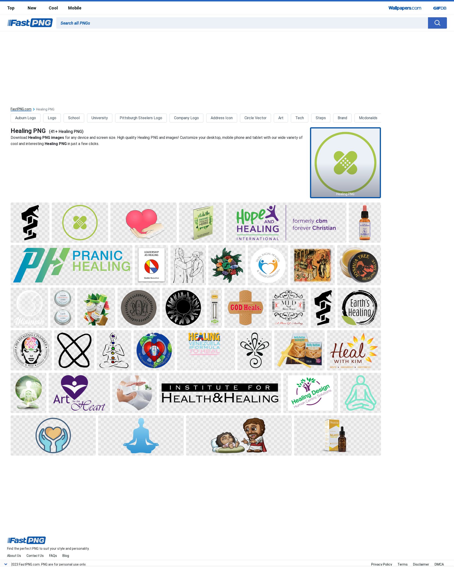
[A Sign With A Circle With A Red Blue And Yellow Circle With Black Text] (151, 265)
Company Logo (186, 118)
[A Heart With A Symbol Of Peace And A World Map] (154, 350)
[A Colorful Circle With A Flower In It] (31, 350)
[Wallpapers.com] (405, 8)
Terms (402, 564)
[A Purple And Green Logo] (286, 222)
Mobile (74, 7)
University (100, 118)
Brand (342, 118)
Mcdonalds (368, 118)
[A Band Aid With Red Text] (245, 308)
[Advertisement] (227, 67)
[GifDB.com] (439, 8)
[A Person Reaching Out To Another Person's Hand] (134, 393)
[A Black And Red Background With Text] (288, 308)
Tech (299, 118)
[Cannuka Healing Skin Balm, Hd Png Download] (96, 308)
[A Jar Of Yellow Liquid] (359, 265)
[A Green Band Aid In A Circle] (80, 222)
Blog (65, 556)
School (74, 118)
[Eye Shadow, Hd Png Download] (62, 308)
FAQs (53, 556)
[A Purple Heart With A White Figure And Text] (79, 393)
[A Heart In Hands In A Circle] (53, 435)
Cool (53, 7)
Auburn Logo (25, 118)
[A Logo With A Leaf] (359, 308)
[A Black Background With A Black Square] (30, 222)
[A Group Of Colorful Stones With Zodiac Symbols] (226, 265)
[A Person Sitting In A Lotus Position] (28, 393)
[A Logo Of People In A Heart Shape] (268, 265)
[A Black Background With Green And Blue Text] (71, 265)
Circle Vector (255, 118)
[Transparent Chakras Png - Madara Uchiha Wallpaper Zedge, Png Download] (29, 308)
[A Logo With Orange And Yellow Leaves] (354, 350)
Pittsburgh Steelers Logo (141, 118)
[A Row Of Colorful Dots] (114, 350)
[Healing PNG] (345, 162)
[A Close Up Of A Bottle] (365, 222)
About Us (14, 556)
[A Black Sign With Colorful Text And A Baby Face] (206, 350)
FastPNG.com (21, 109)
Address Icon (222, 118)
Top (10, 7)
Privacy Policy (381, 564)
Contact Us (35, 556)
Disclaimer (421, 564)
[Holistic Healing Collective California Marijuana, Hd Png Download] (183, 308)
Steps (321, 118)
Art (281, 118)
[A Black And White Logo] (254, 350)
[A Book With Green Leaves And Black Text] (201, 222)
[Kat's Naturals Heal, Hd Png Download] (337, 435)
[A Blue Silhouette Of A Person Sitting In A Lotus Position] (141, 435)
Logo (52, 118)
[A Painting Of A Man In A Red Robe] (312, 265)
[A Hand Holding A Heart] (143, 222)
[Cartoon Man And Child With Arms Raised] (239, 435)
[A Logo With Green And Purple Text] (310, 393)
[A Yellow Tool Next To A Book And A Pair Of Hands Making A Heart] (299, 350)
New (32, 7)
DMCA (439, 564)
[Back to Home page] (30, 23)
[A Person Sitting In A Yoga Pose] (360, 393)
